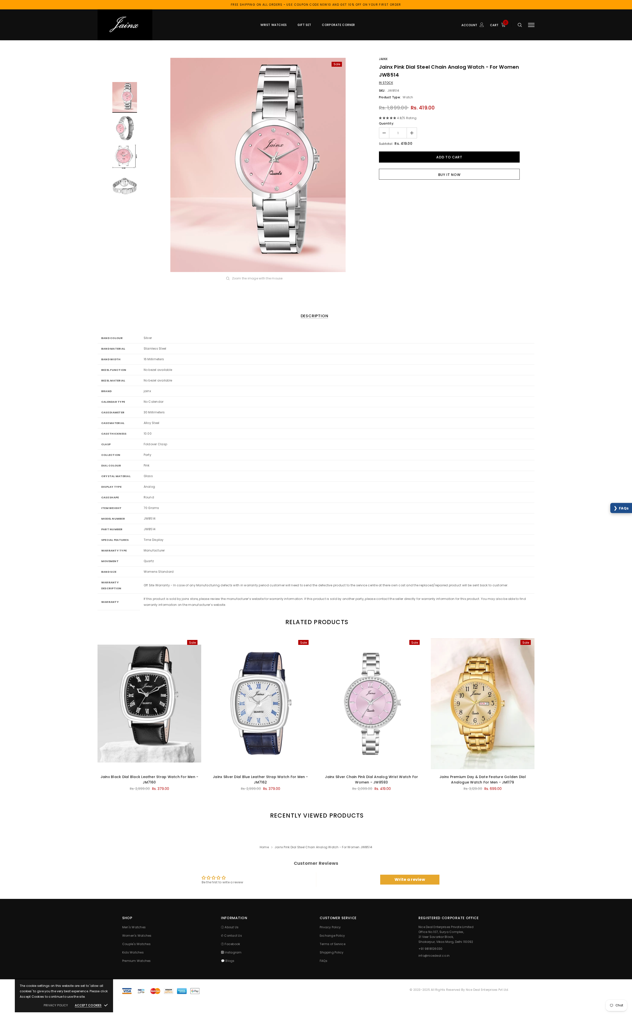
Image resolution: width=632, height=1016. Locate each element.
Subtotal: (386, 144)
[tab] (316, 622)
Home (264, 847)
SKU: (382, 90)
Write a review (410, 879)
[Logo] (136, 24)
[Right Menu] (531, 25)
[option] (258, 165)
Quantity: (386, 123)
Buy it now (449, 174)
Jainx (383, 59)
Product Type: (390, 97)
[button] (621, 508)
